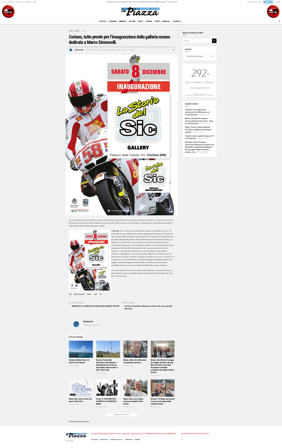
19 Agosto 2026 (74, 365)
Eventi (157, 21)
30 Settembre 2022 (92, 50)
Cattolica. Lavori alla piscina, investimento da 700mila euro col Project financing (197, 112)
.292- (71, 441)
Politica (102, 21)
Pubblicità (28, 2)
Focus (109, 50)
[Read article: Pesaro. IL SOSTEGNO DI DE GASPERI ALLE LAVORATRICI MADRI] (108, 388)
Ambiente (122, 21)
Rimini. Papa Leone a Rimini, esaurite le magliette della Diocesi (133, 401)
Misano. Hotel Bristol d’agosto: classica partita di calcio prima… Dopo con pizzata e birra (199, 121)
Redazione (11, 2)
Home (70, 31)
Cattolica (74, 355)
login (75, 421)
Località (76, 31)
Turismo (148, 21)
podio (95, 294)
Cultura (132, 21)
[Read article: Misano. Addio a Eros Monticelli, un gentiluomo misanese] (135, 349)
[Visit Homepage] (141, 11)
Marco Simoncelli (79, 294)
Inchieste (177, 21)
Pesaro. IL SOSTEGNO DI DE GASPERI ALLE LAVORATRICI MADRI (106, 401)
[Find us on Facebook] (181, 439)
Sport (140, 21)
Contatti (35, 2)
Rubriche (166, 21)
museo (89, 294)
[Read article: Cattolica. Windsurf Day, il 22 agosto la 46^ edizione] (81, 349)
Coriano (83, 31)
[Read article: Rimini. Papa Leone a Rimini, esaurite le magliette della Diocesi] (135, 388)
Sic (101, 294)
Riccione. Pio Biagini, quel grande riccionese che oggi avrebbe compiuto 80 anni (163, 401)
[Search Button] (279, 21)
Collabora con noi (20, 2)
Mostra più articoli (121, 414)
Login (278, 2)
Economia (113, 21)
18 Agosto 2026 (156, 375)
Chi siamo (4, 2)
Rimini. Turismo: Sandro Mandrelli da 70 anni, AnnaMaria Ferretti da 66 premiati (198, 129)
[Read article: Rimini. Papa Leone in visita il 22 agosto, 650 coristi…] (81, 388)
